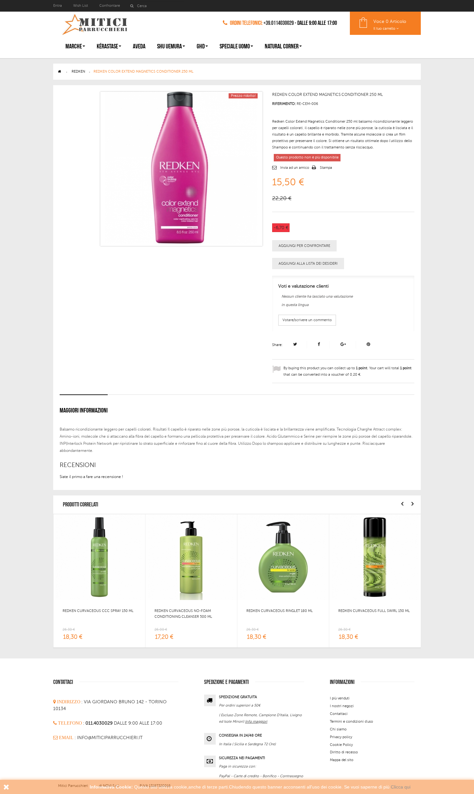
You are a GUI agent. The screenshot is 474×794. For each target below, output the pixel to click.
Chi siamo (338, 729)
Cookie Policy (341, 745)
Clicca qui (400, 786)
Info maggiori (256, 721)
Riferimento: (284, 104)
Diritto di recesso (344, 752)
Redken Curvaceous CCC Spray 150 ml (98, 611)
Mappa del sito (341, 760)
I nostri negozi (342, 706)
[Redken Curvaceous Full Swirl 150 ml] (375, 557)
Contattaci (339, 714)
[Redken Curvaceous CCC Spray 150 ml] (99, 557)
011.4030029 (99, 723)
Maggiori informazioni (84, 410)
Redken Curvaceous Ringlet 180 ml (279, 611)
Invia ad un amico (294, 168)
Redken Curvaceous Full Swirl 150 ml (374, 611)
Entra (58, 6)
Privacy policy (341, 737)
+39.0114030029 (278, 23)
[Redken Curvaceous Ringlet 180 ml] (283, 557)
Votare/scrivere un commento (307, 320)
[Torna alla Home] (59, 71)
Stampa (326, 168)
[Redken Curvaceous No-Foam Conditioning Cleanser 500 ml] (191, 557)
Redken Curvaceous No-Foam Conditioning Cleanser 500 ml (183, 614)
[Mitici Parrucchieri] (94, 23)
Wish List (80, 6)
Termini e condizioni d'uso (351, 721)
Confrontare (109, 6)
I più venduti (340, 698)
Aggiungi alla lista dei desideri (308, 263)
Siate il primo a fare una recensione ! (91, 476)
